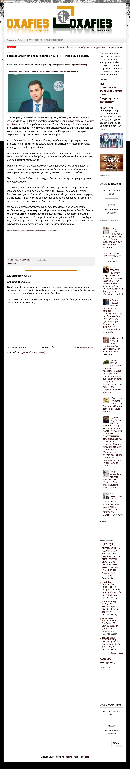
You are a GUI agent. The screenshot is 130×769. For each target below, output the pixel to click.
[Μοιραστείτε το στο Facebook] (44, 260)
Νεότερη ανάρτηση (17, 347)
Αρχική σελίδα (14, 40)
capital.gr (107, 582)
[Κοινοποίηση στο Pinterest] (46, 260)
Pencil (10, 263)
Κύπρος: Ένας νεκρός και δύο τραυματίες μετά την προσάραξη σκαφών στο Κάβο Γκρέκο (111, 589)
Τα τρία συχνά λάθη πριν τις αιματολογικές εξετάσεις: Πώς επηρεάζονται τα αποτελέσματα (112, 479)
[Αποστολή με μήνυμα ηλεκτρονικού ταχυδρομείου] (39, 260)
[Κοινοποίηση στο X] (42, 260)
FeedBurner (111, 212)
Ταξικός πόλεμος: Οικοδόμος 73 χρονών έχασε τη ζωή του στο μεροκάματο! (110, 626)
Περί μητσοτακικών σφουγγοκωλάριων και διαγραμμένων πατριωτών (68, 47)
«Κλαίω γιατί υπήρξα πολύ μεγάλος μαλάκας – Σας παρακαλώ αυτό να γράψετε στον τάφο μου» (113, 346)
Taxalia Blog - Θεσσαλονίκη (109, 639)
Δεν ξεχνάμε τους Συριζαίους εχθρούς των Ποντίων (111, 644)
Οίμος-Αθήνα (108, 543)
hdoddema (67, 757)
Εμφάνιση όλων (117, 653)
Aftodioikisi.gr (109, 601)
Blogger (85, 757)
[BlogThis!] (41, 260)
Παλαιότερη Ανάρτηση (83, 347)
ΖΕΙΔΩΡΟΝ (107, 618)
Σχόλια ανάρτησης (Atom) (32, 352)
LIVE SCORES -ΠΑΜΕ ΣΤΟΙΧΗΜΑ (45, 40)
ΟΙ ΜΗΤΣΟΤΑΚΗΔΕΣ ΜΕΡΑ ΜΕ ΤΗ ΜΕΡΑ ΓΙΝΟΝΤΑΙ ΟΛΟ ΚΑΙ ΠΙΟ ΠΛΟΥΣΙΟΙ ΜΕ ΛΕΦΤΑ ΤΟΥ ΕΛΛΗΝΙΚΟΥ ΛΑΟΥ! (113, 504)
